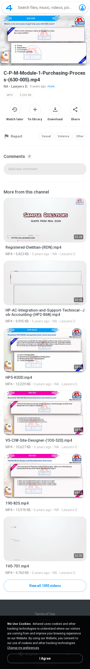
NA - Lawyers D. (16, 86)
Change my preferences (23, 648)
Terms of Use (45, 614)
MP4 (9, 95)
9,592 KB (25, 95)
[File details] (45, 227)
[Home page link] (9, 7)
